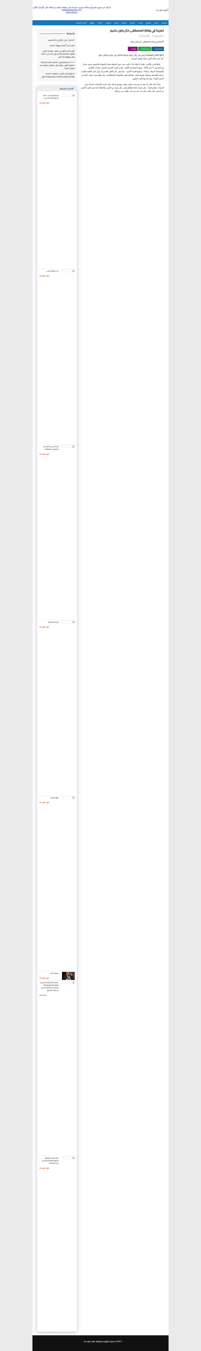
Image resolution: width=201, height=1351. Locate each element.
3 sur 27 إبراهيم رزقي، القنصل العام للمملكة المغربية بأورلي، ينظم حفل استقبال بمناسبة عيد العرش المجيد (57, 65)
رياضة (116, 23)
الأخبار (156, 23)
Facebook (158, 49)
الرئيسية (164, 23)
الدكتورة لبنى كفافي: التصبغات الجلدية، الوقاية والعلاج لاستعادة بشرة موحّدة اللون (58, 75)
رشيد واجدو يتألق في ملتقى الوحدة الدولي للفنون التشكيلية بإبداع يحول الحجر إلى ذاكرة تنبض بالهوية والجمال (58, 53)
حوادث (140, 23)
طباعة (133, 49)
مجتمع (148, 23)
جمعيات (108, 23)
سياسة (124, 23)
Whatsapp (145, 49)
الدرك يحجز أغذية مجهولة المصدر (62, 45)
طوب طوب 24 (157, 36)
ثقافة (100, 23)
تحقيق (92, 23)
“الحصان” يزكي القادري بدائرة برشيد (61, 40)
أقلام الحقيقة (81, 23)
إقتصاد (132, 23)
